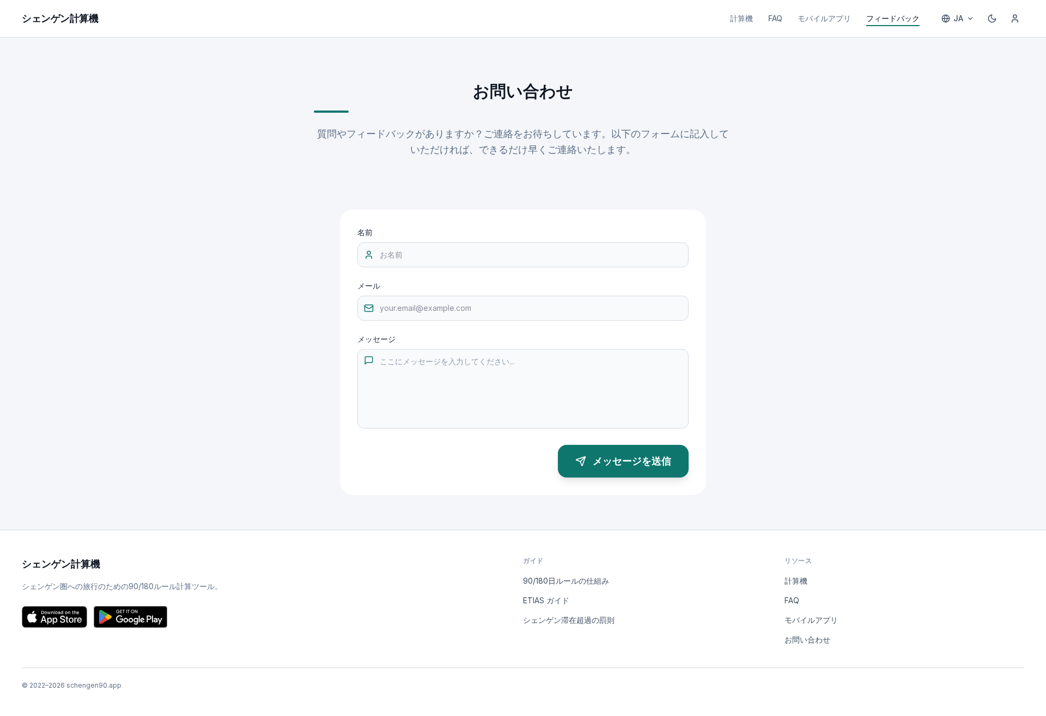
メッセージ (376, 339)
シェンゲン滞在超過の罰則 (569, 620)
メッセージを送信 (632, 461)
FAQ (775, 18)
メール (368, 285)
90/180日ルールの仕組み (566, 580)
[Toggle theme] (992, 18)
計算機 (741, 18)
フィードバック (893, 18)
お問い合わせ (807, 639)
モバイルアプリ (824, 18)
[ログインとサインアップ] (1015, 18)
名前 (365, 232)
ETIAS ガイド (546, 600)
